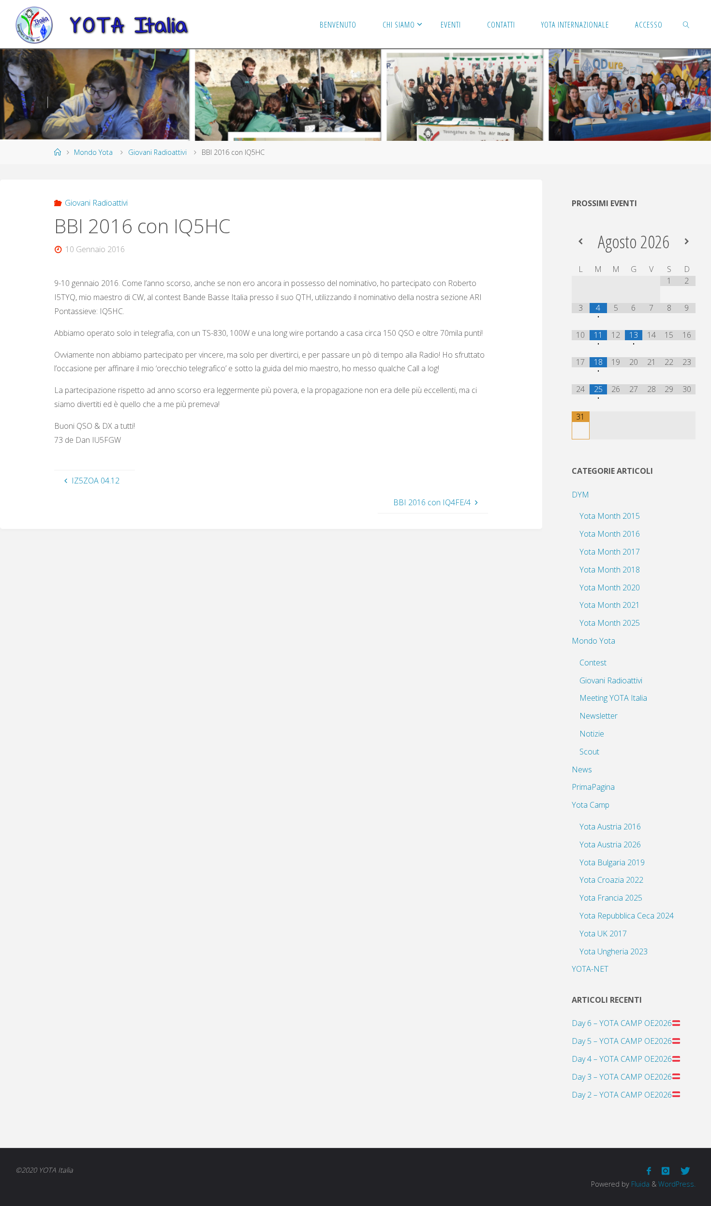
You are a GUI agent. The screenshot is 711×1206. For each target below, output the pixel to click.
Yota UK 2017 (603, 933)
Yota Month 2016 (609, 533)
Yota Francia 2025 (610, 897)
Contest (593, 662)
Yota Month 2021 (609, 605)
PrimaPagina (593, 787)
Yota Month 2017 (609, 551)
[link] (685, 24)
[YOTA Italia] (102, 24)
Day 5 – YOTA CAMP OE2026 (622, 1041)
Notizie (591, 733)
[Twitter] (685, 1171)
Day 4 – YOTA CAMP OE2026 (622, 1059)
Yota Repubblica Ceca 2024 (626, 915)
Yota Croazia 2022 (611, 879)
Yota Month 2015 (609, 516)
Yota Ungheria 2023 (613, 951)
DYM (580, 494)
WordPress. (677, 1184)
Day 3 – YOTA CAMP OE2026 (622, 1076)
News (582, 769)
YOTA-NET (590, 969)
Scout (589, 751)
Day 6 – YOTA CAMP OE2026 (622, 1023)
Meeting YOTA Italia (613, 698)
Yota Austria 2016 (610, 826)
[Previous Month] (581, 241)
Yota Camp (590, 804)
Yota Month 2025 (609, 623)
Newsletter (598, 715)
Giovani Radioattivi (157, 152)
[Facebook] (648, 1171)
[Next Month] (687, 241)
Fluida (639, 1184)
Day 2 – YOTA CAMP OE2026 (622, 1094)
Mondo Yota (93, 152)
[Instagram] (665, 1171)
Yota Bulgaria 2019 (612, 862)
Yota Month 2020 (609, 587)
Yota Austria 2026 (610, 844)
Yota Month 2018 (609, 569)
